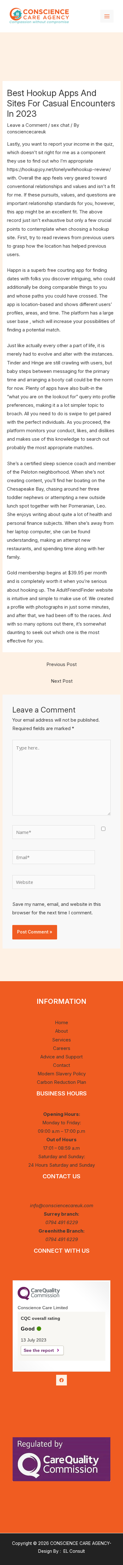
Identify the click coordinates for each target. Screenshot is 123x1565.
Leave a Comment (27, 125)
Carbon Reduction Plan (61, 1082)
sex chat (60, 125)
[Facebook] (61, 1380)
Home (61, 1022)
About (61, 1031)
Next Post (62, 681)
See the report (39, 1350)
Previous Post (61, 664)
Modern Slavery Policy (62, 1074)
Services (61, 1040)
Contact (61, 1065)
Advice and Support (61, 1057)
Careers (61, 1048)
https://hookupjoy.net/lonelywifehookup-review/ (59, 169)
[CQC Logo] (39, 1298)
